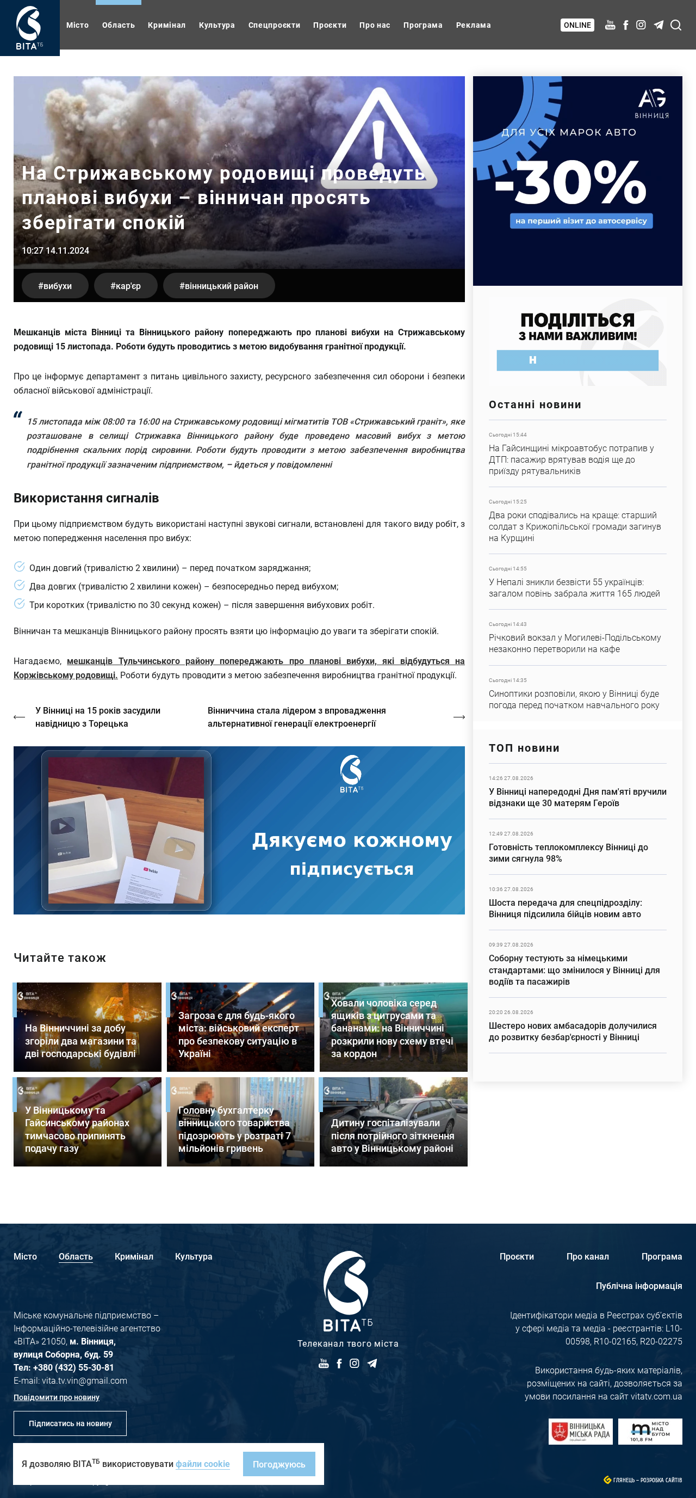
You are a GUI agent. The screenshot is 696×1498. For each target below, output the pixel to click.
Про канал (588, 1256)
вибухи (58, 285)
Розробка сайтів (661, 1480)
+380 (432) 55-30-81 (73, 1367)
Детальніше (578, 453)
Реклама (474, 25)
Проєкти (329, 25)
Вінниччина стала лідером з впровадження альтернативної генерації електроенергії (297, 716)
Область (118, 25)
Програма (423, 25)
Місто (77, 25)
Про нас (374, 25)
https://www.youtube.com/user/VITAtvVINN (239, 830)
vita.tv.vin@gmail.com (84, 1380)
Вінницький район (221, 285)
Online (577, 25)
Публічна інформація (639, 1285)
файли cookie (203, 1463)
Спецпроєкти (274, 25)
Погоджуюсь (279, 1464)
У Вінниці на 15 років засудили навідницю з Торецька (97, 716)
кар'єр (128, 285)
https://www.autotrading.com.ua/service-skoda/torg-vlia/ (577, 181)
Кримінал (167, 25)
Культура (217, 25)
